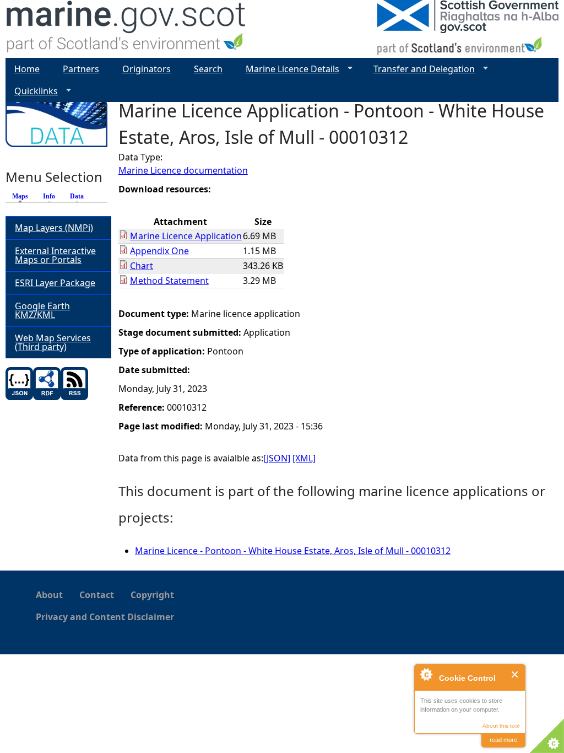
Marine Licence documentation (183, 170)
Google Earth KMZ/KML (42, 310)
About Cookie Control (426, 674)
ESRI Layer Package (55, 283)
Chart (141, 266)
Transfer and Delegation (420, 69)
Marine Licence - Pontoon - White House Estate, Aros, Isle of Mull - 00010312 (293, 551)
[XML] (304, 458)
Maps (23, 196)
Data (77, 196)
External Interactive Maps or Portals (55, 255)
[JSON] (276, 458)
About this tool (500, 726)
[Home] (126, 29)
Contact (96, 595)
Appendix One (159, 251)
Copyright (152, 595)
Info (49, 196)
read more (503, 739)
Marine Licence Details (288, 69)
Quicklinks (32, 91)
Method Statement (169, 281)
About (49, 595)
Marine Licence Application (186, 236)
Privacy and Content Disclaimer (105, 617)
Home (27, 69)
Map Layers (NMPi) (54, 228)
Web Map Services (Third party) (53, 342)
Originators (146, 69)
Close (515, 674)
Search (208, 69)
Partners (81, 69)
